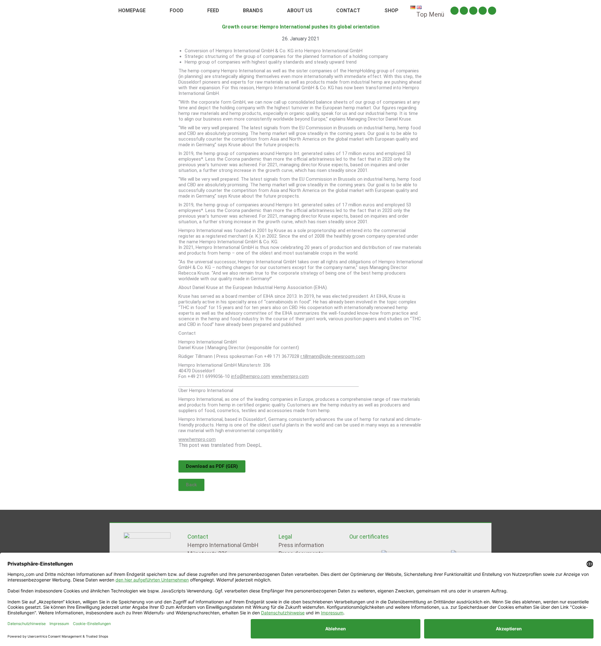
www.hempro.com (290, 376)
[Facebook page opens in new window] (464, 11)
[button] (191, 485)
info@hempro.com (250, 376)
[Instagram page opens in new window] (454, 11)
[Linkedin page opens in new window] (483, 11)
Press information (301, 545)
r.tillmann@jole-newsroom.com (332, 356)
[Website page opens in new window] (492, 11)
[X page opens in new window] (473, 11)
